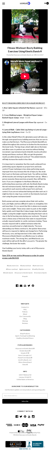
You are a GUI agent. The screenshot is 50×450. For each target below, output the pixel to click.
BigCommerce (23, 433)
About (25, 314)
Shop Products (25, 334)
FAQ (25, 309)
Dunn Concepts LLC (25, 355)
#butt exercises (38, 266)
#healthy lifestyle (38, 269)
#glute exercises (25, 269)
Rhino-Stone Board (25, 362)
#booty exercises (13, 266)
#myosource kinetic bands (24, 273)
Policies (25, 312)
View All (25, 364)
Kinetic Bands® (25, 351)
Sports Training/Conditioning (25, 336)
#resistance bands (40, 273)
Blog (25, 319)
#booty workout (25, 266)
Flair (38, 433)
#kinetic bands (8, 273)
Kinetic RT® (25, 353)
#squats (25, 276)
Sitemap (25, 321)
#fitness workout (12, 269)
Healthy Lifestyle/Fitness (25, 338)
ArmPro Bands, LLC (25, 360)
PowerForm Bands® (25, 358)
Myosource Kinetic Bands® (25, 348)
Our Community (25, 316)
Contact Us (25, 307)
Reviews (25, 323)
